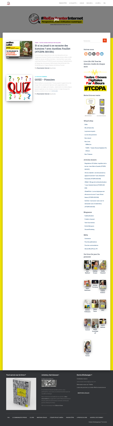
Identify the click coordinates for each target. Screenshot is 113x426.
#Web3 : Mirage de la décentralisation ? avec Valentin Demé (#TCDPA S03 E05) (96, 185)
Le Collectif (72, 3)
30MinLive (88, 144)
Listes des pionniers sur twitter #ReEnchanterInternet (91, 387)
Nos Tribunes (88, 154)
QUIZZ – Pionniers (45, 79)
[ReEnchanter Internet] (8, 3)
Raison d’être (63, 3)
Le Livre (98, 3)
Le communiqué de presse (19, 417)
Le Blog (82, 3)
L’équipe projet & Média (56, 417)
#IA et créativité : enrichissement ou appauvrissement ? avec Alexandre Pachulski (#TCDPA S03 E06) (95, 175)
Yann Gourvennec (90, 222)
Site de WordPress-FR (91, 249)
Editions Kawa (59, 405)
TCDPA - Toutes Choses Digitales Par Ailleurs (48, 42)
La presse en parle (90, 131)
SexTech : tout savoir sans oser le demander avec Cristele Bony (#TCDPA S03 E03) (94, 203)
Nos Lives (89, 3)
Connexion (88, 238)
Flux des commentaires (91, 245)
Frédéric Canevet (89, 219)
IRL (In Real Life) (89, 128)
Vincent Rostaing (89, 229)
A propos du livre (82, 417)
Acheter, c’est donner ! (96, 417)
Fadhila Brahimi (89, 216)
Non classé (88, 138)
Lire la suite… (54, 91)
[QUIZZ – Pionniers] (19, 88)
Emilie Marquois (89, 226)
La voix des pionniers (41, 76)
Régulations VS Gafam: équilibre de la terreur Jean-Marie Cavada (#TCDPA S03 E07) (95, 166)
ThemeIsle (104, 422)
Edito (86, 124)
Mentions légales (83, 393)
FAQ (104, 3)
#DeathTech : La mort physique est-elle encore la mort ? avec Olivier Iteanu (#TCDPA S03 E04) (95, 194)
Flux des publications (91, 242)
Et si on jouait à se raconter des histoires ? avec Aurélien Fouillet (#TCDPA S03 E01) (52, 48)
